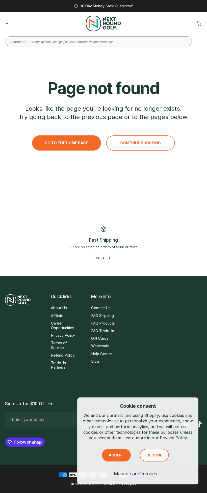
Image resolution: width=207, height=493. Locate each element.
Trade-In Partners (58, 365)
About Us (59, 308)
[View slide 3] (110, 258)
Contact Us (101, 308)
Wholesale (100, 346)
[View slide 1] (97, 258)
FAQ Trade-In (102, 331)
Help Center (101, 354)
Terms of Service (59, 345)
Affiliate (57, 315)
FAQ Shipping (102, 315)
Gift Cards (100, 338)
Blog (95, 361)
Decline (154, 455)
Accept (116, 455)
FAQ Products (103, 323)
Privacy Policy (173, 437)
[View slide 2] (103, 258)
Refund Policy (63, 355)
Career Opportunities (62, 325)
